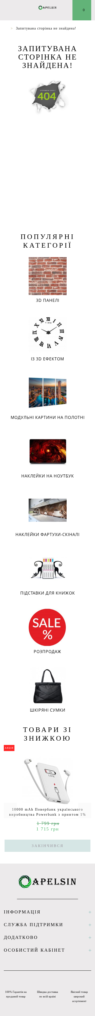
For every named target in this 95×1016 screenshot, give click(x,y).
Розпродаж (47, 651)
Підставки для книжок (47, 593)
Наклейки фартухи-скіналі (47, 534)
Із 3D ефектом (47, 359)
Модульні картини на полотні (48, 417)
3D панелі (47, 300)
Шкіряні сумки (47, 710)
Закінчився (48, 846)
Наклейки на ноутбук (47, 476)
